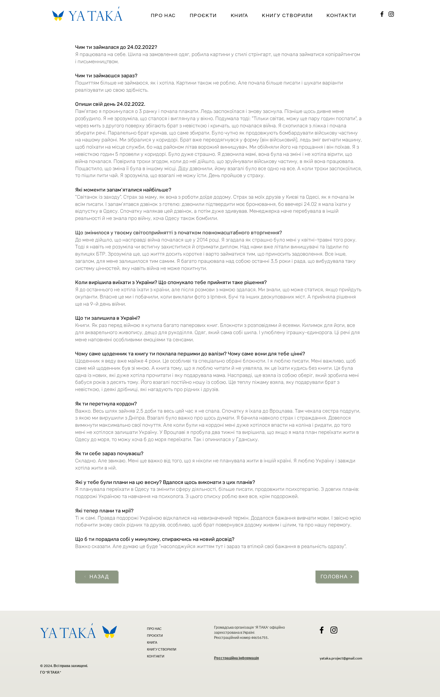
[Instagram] (391, 14)
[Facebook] (382, 14)
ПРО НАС (154, 629)
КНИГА (152, 642)
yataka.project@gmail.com (341, 658)
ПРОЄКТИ (155, 635)
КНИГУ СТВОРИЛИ (161, 649)
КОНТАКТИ (155, 656)
